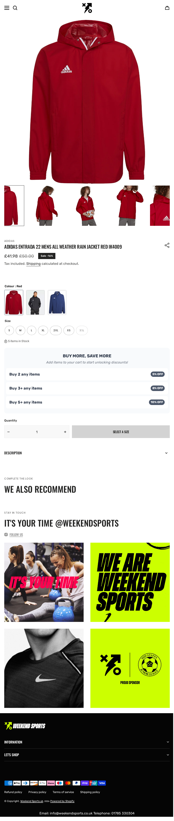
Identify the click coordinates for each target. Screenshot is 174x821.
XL (45, 332)
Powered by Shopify (62, 797)
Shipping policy (90, 788)
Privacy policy (37, 788)
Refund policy (13, 788)
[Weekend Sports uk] (87, 8)
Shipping (33, 264)
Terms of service (63, 788)
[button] (167, 7)
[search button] (15, 7)
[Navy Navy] (57, 302)
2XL (57, 332)
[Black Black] (35, 302)
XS (70, 332)
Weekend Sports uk (31, 797)
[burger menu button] (6, 7)
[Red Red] (13, 302)
